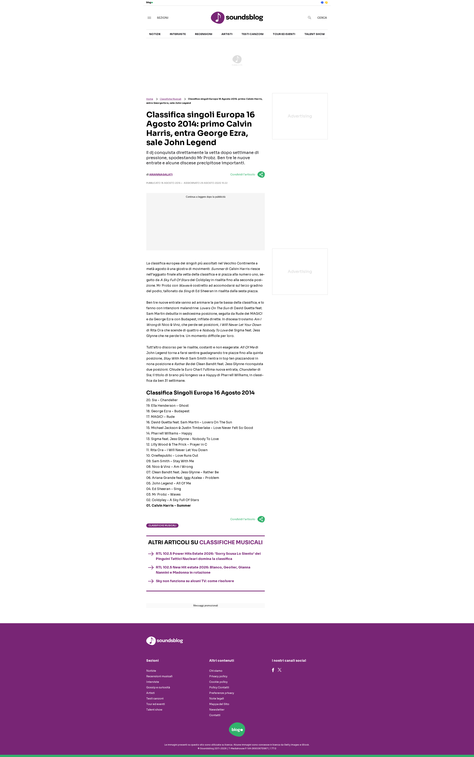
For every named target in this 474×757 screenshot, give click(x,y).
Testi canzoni (252, 34)
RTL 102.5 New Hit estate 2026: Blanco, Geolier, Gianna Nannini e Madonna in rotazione (203, 570)
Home (149, 99)
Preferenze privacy (221, 693)
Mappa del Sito (219, 704)
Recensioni (203, 34)
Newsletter (216, 709)
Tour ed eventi (284, 34)
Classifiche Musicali (170, 99)
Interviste (178, 34)
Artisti (226, 34)
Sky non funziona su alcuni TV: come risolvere (195, 581)
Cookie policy (218, 682)
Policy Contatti (219, 687)
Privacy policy (218, 676)
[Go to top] (411, 744)
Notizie (155, 34)
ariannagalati (161, 174)
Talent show (314, 34)
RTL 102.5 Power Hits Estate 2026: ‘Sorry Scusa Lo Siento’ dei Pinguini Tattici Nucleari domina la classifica (208, 556)
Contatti (214, 715)
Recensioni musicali (159, 676)
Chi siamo (215, 670)
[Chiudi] (465, 10)
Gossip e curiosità (158, 687)
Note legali (216, 698)
